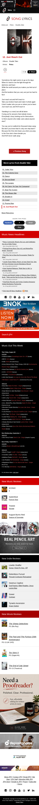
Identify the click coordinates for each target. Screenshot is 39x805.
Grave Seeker (14, 606)
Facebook (8, 222)
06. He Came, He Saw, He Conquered (15, 186)
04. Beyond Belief (8, 180)
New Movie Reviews (12, 614)
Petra (12, 25)
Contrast (12, 597)
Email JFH (27, 777)
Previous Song (19, 151)
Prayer (25, 782)
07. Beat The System (9, 190)
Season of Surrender (16, 517)
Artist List (5, 25)
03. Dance (6, 176)
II (9, 491)
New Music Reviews (11, 481)
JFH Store (6, 782)
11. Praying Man (8, 203)
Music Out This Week (12, 345)
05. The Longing (8, 183)
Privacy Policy (19, 802)
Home (20, 784)
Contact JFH (17, 777)
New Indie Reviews (11, 558)
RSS (26, 291)
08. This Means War (9, 193)
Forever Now (13, 500)
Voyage (11, 508)
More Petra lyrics (8, 213)
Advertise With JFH (26, 779)
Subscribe (32, 782)
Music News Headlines (13, 234)
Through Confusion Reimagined (20, 577)
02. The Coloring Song (10, 173)
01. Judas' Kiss (7, 169)
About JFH (8, 777)
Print (19, 227)
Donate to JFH (16, 782)
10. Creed (5, 200)
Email (31, 222)
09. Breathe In (7, 197)
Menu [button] (10, 10)
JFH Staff (14, 779)
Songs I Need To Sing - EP (18, 568)
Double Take (19, 25)
